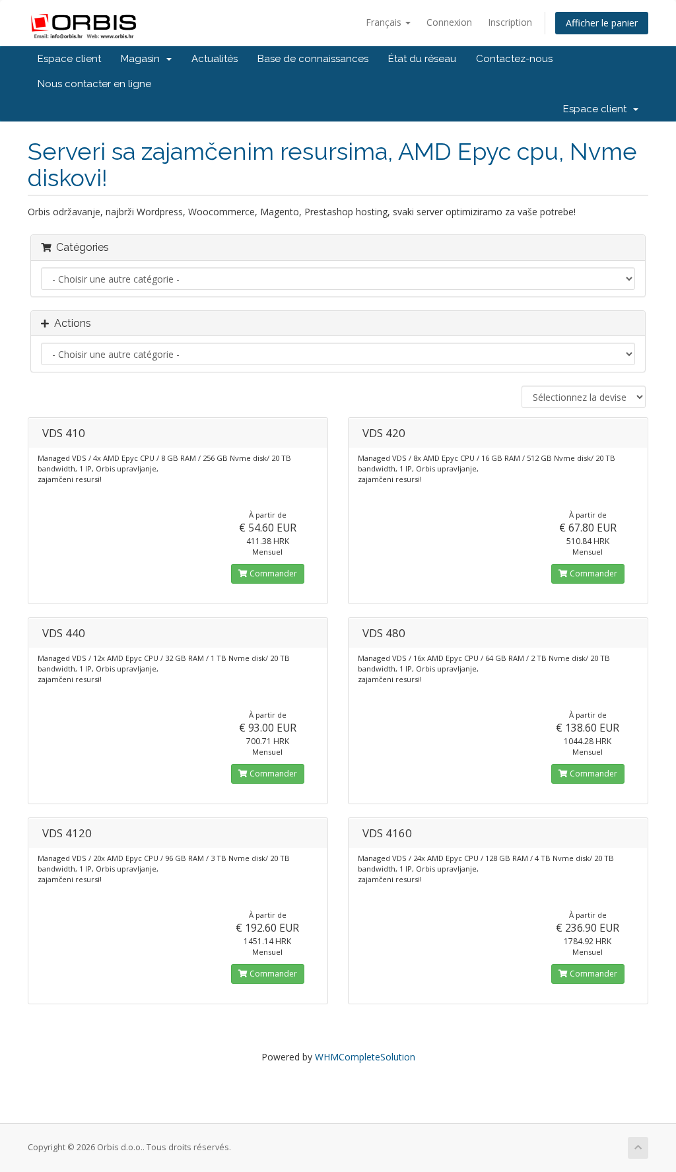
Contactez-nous (514, 59)
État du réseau (422, 59)
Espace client (69, 59)
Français (385, 22)
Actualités (214, 59)
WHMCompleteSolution (365, 1057)
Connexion (449, 22)
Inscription (510, 22)
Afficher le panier (602, 23)
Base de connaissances (312, 59)
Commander (272, 573)
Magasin (143, 59)
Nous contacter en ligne (94, 84)
